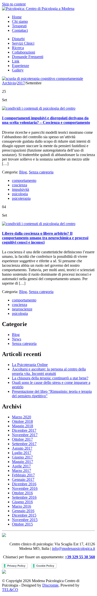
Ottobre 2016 (22, 493)
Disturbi (18, 39)
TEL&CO (10, 590)
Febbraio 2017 (23, 475)
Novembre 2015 (25, 520)
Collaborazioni (23, 52)
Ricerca (18, 48)
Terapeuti (19, 26)
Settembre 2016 (24, 497)
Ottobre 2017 (22, 439)
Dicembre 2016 (24, 484)
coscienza (19, 185)
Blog (23, 172)
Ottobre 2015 (22, 524)
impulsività (20, 189)
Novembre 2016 (25, 488)
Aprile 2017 (21, 466)
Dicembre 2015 (24, 515)
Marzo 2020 (21, 417)
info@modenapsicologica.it (73, 548)
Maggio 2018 (22, 426)
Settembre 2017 (24, 444)
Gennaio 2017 (23, 479)
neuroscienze (22, 309)
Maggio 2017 (22, 462)
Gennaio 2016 (23, 511)
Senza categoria (41, 172)
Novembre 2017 (25, 435)
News (16, 339)
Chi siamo (20, 21)
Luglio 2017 (21, 453)
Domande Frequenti (27, 57)
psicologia (20, 194)
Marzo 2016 (21, 506)
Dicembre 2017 (24, 430)
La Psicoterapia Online (30, 365)
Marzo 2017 (21, 470)
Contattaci (20, 30)
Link (15, 61)
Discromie (50, 585)
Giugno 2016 (22, 502)
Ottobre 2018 (22, 421)
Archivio (9, 83)
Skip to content (14, 4)
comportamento (24, 180)
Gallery (18, 70)
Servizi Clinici (23, 43)
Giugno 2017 (22, 457)
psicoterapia (21, 198)
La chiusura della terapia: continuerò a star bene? (50, 378)
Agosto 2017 (22, 448)
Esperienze (20, 66)
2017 (21, 83)
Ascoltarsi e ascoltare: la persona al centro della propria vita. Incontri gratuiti (49, 371)
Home (17, 17)
